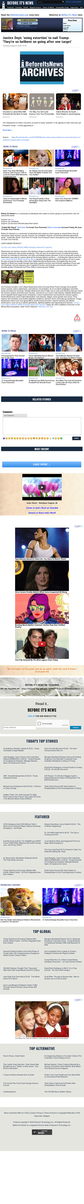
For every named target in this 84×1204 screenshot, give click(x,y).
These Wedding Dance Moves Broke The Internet (41, 357)
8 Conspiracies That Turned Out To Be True (13, 357)
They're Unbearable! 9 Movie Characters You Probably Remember (15, 200)
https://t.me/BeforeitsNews (68, 709)
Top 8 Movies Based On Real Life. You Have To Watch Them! (68, 357)
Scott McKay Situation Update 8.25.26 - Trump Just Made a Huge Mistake (21, 770)
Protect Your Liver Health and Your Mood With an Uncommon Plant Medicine (62, 1096)
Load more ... (42, 484)
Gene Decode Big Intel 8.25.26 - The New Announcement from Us (60, 770)
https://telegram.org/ (30, 709)
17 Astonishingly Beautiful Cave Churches (66, 172)
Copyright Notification (66, 1133)
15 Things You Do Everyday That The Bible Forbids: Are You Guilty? (40, 173)
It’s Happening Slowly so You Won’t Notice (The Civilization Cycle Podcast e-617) (63, 1077)
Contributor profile (22, 28)
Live (81, 7)
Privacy (40, 1133)
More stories (33, 28)
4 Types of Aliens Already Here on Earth (18, 1095)
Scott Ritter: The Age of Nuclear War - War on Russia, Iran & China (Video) (61, 998)
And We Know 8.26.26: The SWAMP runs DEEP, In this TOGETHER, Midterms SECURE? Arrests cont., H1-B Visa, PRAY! (22, 863)
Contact (33, 1133)
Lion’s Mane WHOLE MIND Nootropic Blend (18, 259)
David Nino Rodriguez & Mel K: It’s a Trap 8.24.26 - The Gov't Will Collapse (60, 989)
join (12, 219)
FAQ (26, 1133)
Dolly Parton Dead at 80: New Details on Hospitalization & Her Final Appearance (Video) (62, 807)
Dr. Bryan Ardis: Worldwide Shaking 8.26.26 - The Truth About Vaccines (20, 879)
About (6, 1133)
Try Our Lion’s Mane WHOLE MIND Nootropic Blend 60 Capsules (26, 247)
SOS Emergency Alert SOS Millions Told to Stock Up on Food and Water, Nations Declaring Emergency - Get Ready (21, 846)
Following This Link (45, 307)
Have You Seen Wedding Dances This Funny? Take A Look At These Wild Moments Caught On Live (15, 174)
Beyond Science (35, 7)
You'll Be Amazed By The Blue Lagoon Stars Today (36, 680)
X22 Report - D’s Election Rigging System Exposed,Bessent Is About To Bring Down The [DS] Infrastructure (62, 798)
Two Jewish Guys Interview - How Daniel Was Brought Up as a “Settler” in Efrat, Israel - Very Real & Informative (21, 1086)
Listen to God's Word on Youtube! (42, 528)
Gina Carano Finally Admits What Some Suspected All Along (41, 612)
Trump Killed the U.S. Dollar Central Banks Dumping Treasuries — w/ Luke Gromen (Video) (63, 981)
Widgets (46, 1136)
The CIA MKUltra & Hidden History (57, 1112)
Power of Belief (48, 7)
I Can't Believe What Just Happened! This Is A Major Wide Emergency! (62, 862)
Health (25, 7)
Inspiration (74, 7)
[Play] (42, 507)
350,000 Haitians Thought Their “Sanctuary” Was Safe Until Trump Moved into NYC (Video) (21, 989)
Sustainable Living (62, 7)
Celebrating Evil (9, 1112)
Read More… (8, 130)
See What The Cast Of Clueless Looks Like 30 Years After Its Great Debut (68, 382)
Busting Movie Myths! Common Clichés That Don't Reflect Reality (40, 646)
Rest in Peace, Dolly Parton (14, 1076)
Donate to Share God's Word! (42, 533)
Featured (10, 7)
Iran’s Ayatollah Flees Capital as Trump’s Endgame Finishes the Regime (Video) (60, 972)
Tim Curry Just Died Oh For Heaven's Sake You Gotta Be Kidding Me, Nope (62, 871)
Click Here (21, 227)
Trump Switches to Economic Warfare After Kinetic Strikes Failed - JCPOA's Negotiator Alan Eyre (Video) (22, 893)
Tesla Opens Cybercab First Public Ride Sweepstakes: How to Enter (59, 1104)
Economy (18, 7)
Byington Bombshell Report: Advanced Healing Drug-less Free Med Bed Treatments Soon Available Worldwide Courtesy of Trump (62, 779)
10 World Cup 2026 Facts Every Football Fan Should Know (42, 381)
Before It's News (20, 3)
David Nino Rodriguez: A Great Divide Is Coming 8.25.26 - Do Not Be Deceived (63, 789)
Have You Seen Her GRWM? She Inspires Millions (67, 200)
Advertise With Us (17, 1133)
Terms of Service (50, 1133)
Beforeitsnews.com (19, 15)
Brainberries (7, 168)
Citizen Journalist (54, 227)
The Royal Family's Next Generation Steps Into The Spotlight (40, 200)
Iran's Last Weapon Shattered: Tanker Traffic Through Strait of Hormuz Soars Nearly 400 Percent (20, 1007)
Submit (75, 748)
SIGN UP (31, 736)
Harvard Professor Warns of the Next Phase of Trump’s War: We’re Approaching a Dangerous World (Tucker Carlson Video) (21, 973)
